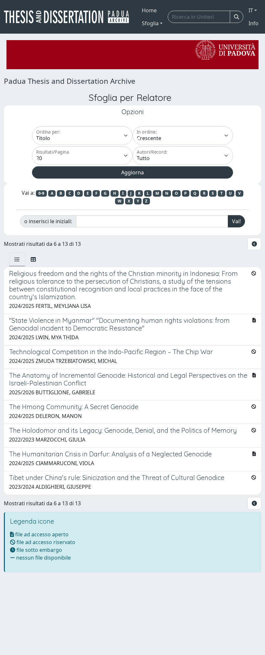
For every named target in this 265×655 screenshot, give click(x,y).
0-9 (41, 193)
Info (254, 23)
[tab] (17, 259)
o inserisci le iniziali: (48, 221)
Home (149, 10)
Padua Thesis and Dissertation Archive (69, 81)
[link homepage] (69, 17)
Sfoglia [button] (150, 23)
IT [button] (251, 10)
